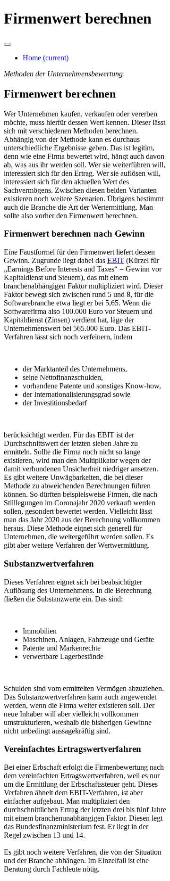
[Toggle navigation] (7, 44)
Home (45, 58)
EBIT (115, 260)
